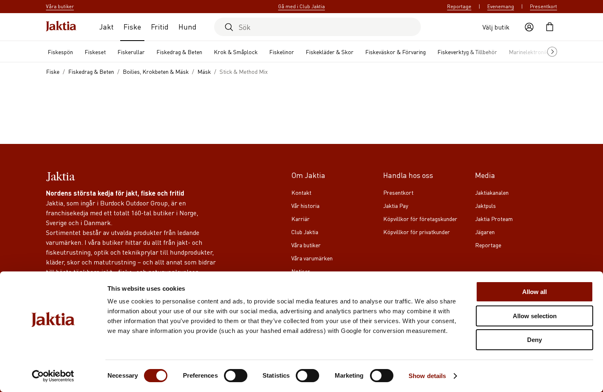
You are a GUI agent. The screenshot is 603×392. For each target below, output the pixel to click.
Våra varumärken (312, 258)
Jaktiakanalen (492, 192)
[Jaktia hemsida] (61, 27)
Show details (427, 375)
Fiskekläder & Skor (330, 51)
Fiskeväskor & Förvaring (395, 51)
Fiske (132, 26)
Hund (187, 26)
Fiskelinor (281, 51)
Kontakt (301, 192)
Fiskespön (60, 51)
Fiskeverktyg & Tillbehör (467, 51)
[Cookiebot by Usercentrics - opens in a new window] (53, 376)
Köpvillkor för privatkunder (416, 231)
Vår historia (305, 205)
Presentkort (543, 6)
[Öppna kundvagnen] (549, 27)
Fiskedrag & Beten (179, 51)
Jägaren (485, 231)
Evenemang (500, 6)
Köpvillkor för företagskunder (420, 218)
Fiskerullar (131, 51)
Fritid (160, 26)
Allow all (534, 291)
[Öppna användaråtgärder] (529, 27)
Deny (534, 339)
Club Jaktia (304, 231)
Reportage (459, 6)
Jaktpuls (485, 205)
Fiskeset (95, 51)
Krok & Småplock (236, 51)
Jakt (106, 26)
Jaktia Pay (395, 205)
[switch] (235, 375)
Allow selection (535, 315)
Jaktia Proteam (494, 218)
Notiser (300, 271)
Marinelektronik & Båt (536, 51)
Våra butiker (306, 244)
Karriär (300, 218)
